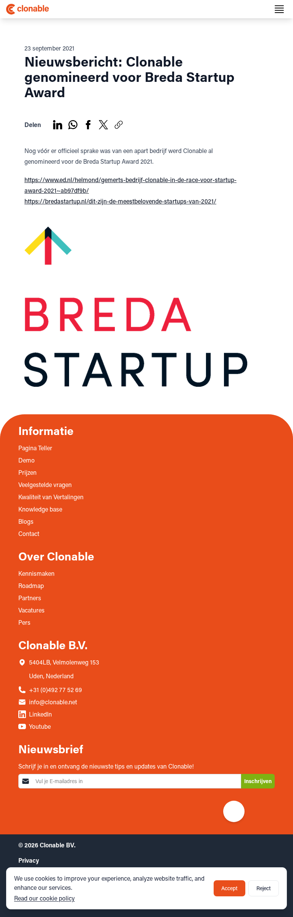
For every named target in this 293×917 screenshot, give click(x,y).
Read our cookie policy (44, 898)
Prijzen (27, 472)
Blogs (26, 521)
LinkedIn (40, 714)
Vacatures (31, 610)
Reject (263, 888)
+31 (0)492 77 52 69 (55, 690)
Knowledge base (40, 509)
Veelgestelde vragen (45, 484)
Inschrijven (258, 781)
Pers (24, 622)
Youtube (40, 726)
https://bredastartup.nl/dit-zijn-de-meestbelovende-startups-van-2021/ (120, 201)
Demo (26, 460)
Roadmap (31, 585)
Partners (29, 598)
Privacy (28, 860)
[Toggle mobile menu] (279, 9)
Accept (229, 888)
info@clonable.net (53, 702)
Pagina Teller (35, 448)
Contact (28, 533)
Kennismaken (36, 573)
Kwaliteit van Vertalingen (51, 497)
